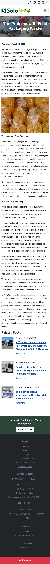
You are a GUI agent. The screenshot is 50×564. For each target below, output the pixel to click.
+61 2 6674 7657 (26, 489)
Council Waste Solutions (25, 458)
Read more (20, 353)
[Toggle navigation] (45, 10)
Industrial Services (25, 467)
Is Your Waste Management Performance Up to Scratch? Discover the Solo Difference (32, 346)
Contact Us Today (25, 429)
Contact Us (25, 454)
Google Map (25, 518)
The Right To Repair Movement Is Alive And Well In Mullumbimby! (31, 395)
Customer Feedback (26, 493)
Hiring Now (25, 560)
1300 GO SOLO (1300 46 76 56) (26, 479)
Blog (25, 450)
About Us (25, 446)
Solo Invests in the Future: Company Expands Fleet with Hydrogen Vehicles (31, 370)
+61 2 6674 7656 (26, 485)
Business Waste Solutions (25, 463)
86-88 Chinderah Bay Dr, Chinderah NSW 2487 (26, 514)
